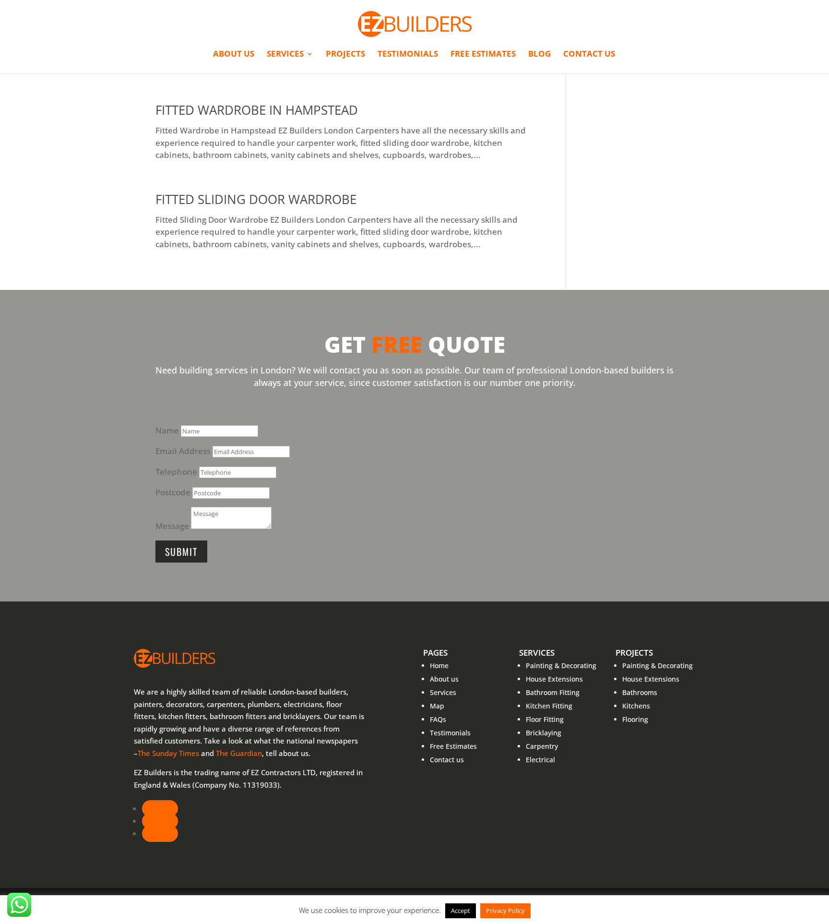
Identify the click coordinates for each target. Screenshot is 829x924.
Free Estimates (483, 54)
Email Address (183, 450)
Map (437, 705)
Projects (345, 54)
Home (439, 665)
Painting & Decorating (561, 665)
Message (172, 525)
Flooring (635, 719)
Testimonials (408, 54)
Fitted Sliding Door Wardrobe (255, 199)
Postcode (172, 492)
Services (285, 54)
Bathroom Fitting (553, 692)
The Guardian (239, 753)
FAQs (438, 719)
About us (233, 54)
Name (167, 430)
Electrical (540, 759)
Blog (539, 54)
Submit (181, 551)
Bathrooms (639, 692)
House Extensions (554, 679)
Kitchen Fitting (549, 705)
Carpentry (542, 746)
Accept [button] (460, 910)
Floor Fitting (545, 719)
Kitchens (636, 705)
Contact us (589, 54)
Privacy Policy (505, 910)
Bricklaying (543, 732)
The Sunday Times (168, 753)
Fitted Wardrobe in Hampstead (256, 110)
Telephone (176, 471)
